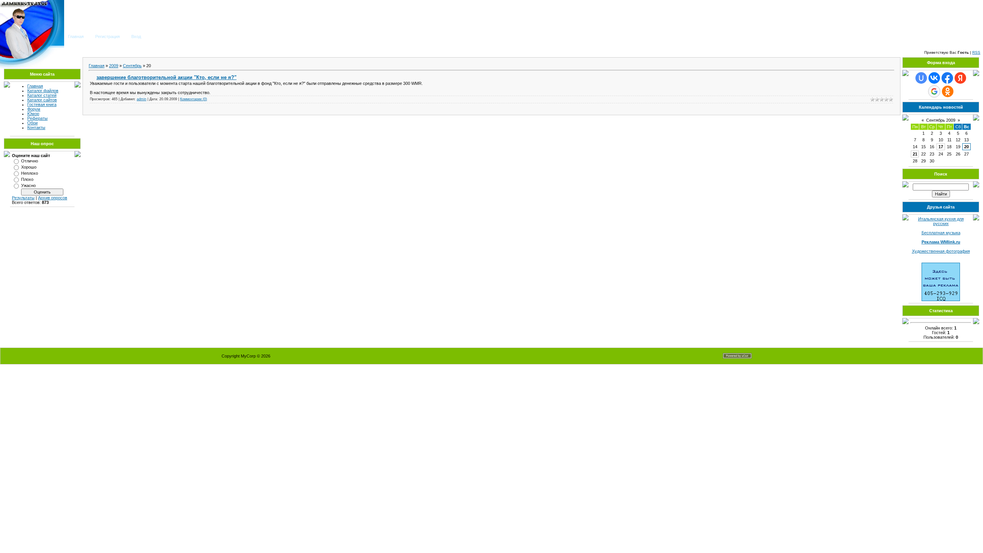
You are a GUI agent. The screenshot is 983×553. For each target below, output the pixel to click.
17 (940, 146)
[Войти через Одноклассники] (947, 91)
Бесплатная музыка (941, 232)
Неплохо (29, 173)
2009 (113, 65)
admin (141, 99)
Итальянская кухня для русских (941, 221)
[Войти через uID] (921, 78)
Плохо (27, 179)
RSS (976, 52)
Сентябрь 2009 (940, 120)
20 (966, 146)
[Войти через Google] (934, 91)
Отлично (29, 161)
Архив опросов (52, 197)
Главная (76, 36)
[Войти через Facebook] (947, 78)
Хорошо (28, 167)
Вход (136, 36)
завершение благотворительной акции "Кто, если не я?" (166, 77)
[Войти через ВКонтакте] (934, 78)
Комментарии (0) (193, 99)
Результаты (23, 197)
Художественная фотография (941, 251)
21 (915, 154)
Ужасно (28, 185)
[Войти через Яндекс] (960, 78)
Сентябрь (132, 65)
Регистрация (107, 36)
